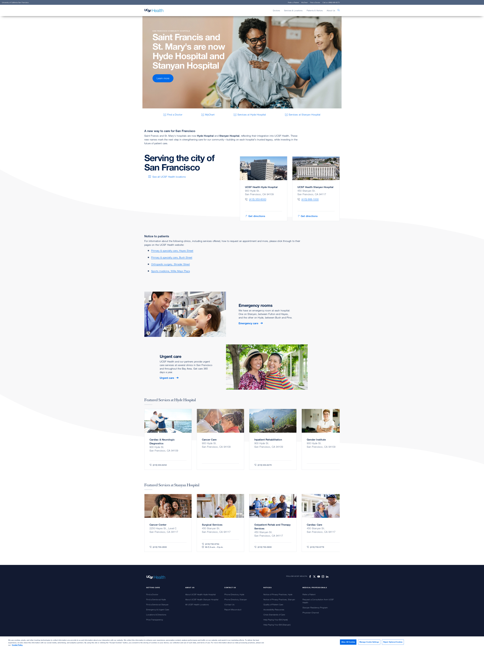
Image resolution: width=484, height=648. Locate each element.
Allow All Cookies (348, 642)
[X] (314, 576)
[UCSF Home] (153, 10)
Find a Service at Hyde (156, 599)
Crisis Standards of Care (274, 614)
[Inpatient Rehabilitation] (272, 439)
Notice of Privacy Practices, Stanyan (279, 599)
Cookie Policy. (17, 645)
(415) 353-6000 (257, 199)
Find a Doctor (315, 2)
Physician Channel (310, 612)
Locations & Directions (156, 614)
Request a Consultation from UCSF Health (318, 601)
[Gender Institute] (325, 439)
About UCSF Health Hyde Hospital (200, 594)
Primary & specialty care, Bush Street (171, 257)
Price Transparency (154, 619)
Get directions (256, 216)
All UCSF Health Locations (197, 604)
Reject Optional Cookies (392, 642)
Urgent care (167, 377)
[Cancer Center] (168, 523)
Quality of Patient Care (273, 604)
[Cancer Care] (220, 439)
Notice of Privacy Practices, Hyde (277, 594)
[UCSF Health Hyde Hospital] (263, 188)
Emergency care (248, 323)
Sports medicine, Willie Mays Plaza (170, 271)
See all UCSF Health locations (169, 176)
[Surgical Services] (220, 523)
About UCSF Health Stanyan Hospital (201, 599)
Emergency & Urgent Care (157, 609)
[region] (242, 642)
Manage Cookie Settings (369, 642)
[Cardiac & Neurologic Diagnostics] (168, 439)
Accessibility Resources (273, 609)
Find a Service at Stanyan (157, 604)
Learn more (163, 78)
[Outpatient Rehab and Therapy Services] (272, 523)
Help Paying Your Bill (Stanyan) (277, 625)
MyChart (304, 2)
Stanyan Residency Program (315, 607)
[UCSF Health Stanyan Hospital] (316, 188)
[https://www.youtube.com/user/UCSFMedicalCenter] (318, 576)
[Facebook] (310, 576)
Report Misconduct (232, 609)
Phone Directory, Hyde (234, 594)
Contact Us (229, 604)
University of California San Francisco (15, 2)
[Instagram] (322, 576)
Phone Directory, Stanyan (235, 599)
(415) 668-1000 (310, 199)
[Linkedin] (327, 576)
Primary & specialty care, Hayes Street (172, 250)
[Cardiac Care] (325, 523)
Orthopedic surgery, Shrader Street (170, 264)
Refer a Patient (293, 2)
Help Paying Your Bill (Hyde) (275, 619)
